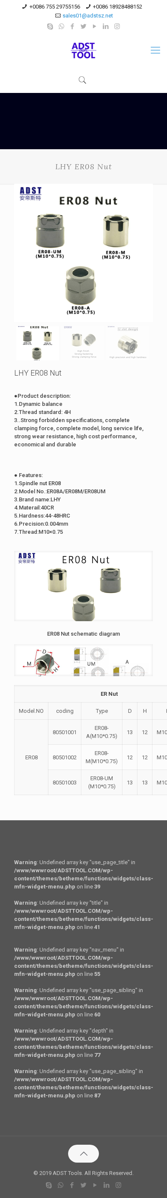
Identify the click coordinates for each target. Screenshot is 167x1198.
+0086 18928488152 (117, 6)
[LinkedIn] (105, 26)
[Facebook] (72, 26)
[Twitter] (83, 26)
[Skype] (50, 26)
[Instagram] (117, 26)
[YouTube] (94, 26)
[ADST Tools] (83, 50)
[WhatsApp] (61, 26)
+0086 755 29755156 (55, 6)
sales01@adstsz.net (88, 15)
